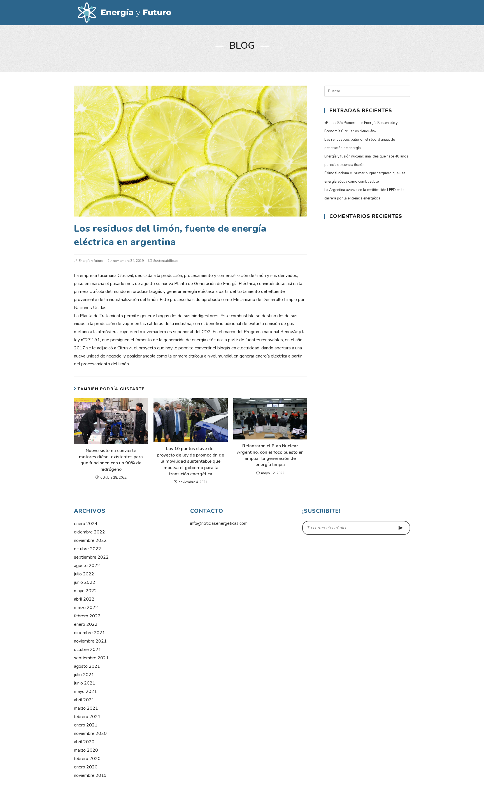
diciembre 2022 (89, 532)
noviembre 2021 (90, 641)
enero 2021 (85, 725)
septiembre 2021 (91, 658)
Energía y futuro (91, 260)
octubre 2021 (87, 649)
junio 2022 (84, 582)
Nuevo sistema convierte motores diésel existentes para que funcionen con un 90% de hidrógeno (111, 460)
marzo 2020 (86, 750)
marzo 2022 (86, 607)
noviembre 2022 (90, 540)
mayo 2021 (85, 691)
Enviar (401, 527)
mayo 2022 (85, 591)
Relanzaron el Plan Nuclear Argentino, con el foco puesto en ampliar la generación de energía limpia (270, 455)
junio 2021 (84, 683)
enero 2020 (85, 767)
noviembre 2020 (90, 733)
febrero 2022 (87, 616)
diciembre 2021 (89, 633)
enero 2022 (85, 624)
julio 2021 (84, 675)
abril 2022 (84, 599)
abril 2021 (84, 700)
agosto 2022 (87, 566)
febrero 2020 (87, 759)
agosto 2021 (87, 666)
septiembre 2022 (91, 557)
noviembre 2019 (90, 775)
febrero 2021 (87, 717)
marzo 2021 (86, 708)
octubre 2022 (87, 549)
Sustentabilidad (165, 260)
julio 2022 (84, 574)
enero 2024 (85, 524)
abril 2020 (84, 742)
